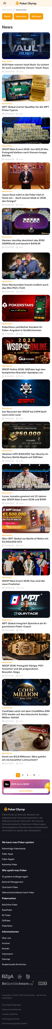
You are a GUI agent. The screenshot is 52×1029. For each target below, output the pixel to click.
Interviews (21, 16)
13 (34, 775)
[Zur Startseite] (26, 3)
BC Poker (6, 915)
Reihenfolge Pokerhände (13, 848)
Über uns (6, 938)
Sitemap (6, 959)
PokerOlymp (7, 10)
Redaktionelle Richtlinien (14, 964)
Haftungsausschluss (10, 1019)
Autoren (6, 943)
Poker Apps (7, 853)
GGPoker (6, 920)
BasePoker (7, 910)
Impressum (7, 953)
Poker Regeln (8, 859)
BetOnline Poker (9, 904)
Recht (7, 16)
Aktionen (36, 16)
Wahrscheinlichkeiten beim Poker (18, 892)
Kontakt (5, 948)
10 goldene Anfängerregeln (15, 876)
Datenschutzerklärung (11, 1009)
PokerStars (7, 925)
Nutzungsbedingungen (11, 1005)
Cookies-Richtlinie (9, 1014)
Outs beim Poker (10, 887)
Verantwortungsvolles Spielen (14, 1023)
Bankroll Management (12, 882)
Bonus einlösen (26, 791)
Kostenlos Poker (9, 864)
